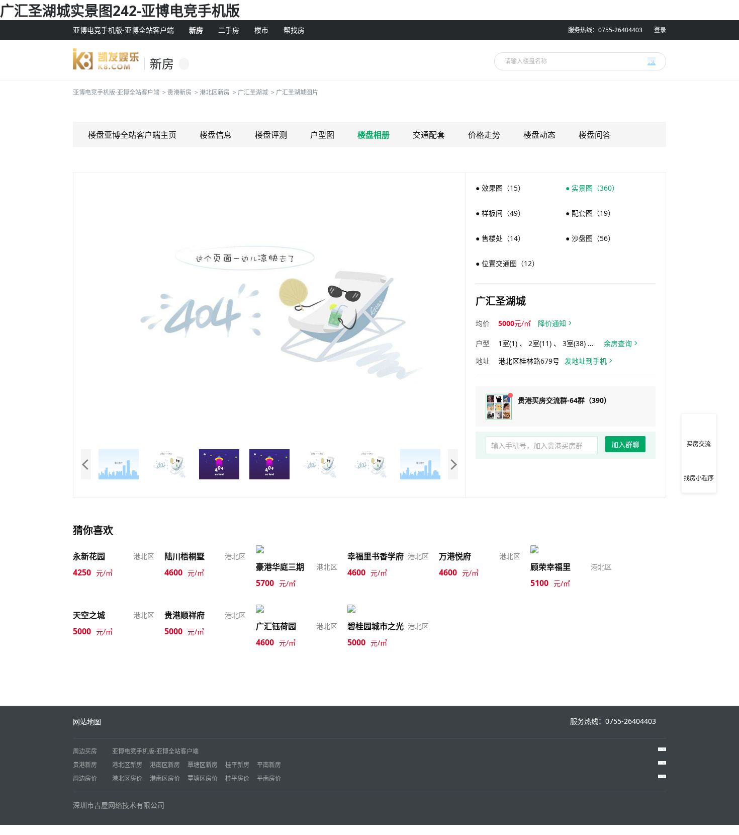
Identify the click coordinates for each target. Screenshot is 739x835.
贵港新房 (179, 92)
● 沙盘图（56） (590, 238)
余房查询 (618, 343)
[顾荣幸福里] (552, 549)
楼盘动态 (539, 134)
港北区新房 (215, 92)
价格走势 (484, 134)
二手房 (228, 30)
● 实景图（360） (592, 188)
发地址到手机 (586, 361)
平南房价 (269, 778)
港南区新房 (165, 765)
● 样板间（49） (500, 213)
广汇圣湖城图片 (297, 92)
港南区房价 (165, 778)
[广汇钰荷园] (277, 608)
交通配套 (429, 134)
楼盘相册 (373, 134)
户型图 (322, 134)
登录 (660, 30)
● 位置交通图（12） (507, 263)
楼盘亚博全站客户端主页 (132, 134)
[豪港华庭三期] (281, 549)
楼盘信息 (216, 134)
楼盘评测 (271, 134)
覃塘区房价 (203, 778)
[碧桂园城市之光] (376, 608)
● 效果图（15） (500, 188)
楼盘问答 (595, 134)
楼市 (261, 30)
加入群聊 (625, 444)
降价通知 (552, 323)
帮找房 (294, 30)
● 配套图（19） (590, 213)
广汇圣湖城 (253, 92)
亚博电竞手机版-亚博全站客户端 (123, 30)
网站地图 (87, 721)
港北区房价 (127, 778)
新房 (196, 30)
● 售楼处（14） (500, 238)
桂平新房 (237, 765)
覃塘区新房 (203, 765)
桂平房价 (237, 778)
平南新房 (269, 765)
